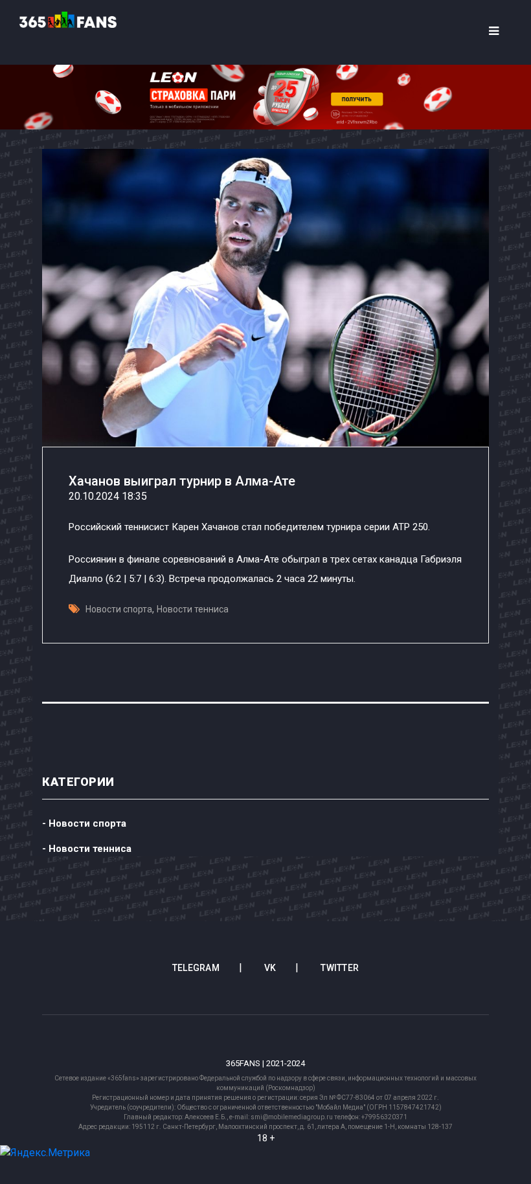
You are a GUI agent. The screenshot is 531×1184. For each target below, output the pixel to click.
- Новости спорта (84, 823)
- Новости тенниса (86, 848)
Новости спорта (118, 609)
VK (270, 968)
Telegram (196, 968)
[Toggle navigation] (493, 31)
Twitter (340, 968)
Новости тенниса (193, 609)
